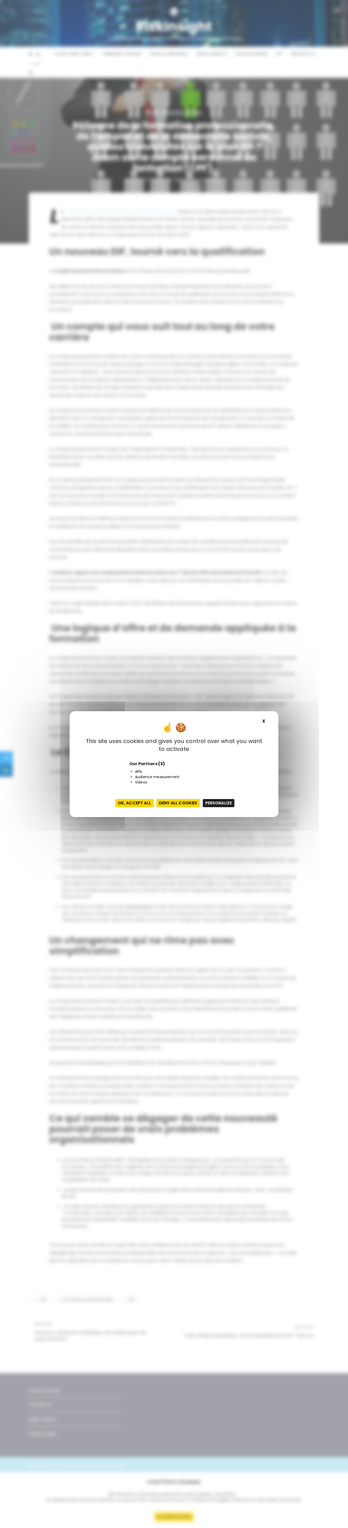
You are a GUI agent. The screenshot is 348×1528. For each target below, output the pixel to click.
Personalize (218, 803)
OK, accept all (134, 803)
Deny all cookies (178, 803)
